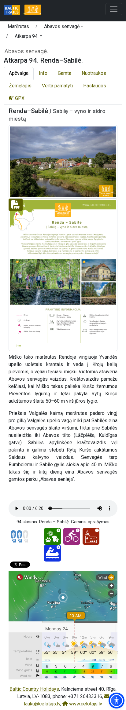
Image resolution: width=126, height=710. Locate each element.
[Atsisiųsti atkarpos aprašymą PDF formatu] (63, 274)
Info (43, 73)
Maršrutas (18, 26)
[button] (63, 27)
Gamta (64, 73)
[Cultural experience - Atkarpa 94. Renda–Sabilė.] (91, 536)
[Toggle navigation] (113, 9)
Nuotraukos (94, 73)
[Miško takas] (32, 10)
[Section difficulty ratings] (20, 536)
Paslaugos (94, 86)
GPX (19, 98)
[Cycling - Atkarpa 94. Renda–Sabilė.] (71, 536)
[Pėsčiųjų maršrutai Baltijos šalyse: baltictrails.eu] (14, 10)
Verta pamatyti (57, 86)
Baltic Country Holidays (34, 689)
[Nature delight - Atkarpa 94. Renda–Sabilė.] (52, 536)
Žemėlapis (20, 86)
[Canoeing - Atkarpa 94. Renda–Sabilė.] (52, 553)
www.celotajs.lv (85, 704)
